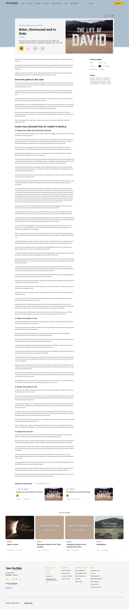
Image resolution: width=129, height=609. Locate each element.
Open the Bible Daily (80, 576)
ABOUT (93, 567)
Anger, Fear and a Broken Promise (29, 492)
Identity (106, 79)
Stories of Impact (94, 581)
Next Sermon (70, 489)
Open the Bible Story (80, 570)
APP (47, 583)
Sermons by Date (66, 578)
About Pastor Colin (95, 570)
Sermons (45, 3)
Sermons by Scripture (67, 576)
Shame (103, 82)
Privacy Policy (28, 603)
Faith (92, 79)
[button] (90, 3)
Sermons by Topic (66, 573)
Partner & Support (74, 3)
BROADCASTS (50, 567)
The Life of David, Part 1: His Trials (31, 25)
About (23, 3)
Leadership (94, 82)
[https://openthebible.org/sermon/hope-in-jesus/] (20, 527)
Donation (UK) (49, 576)
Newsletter (77, 578)
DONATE (48, 573)
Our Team (93, 573)
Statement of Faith (95, 576)
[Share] (105, 15)
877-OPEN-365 (12, 583)
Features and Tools (56, 3)
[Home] (11, 3)
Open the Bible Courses (81, 573)
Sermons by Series (66, 570)
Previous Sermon (23, 489)
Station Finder (78, 581)
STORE (48, 570)
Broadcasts (37, 3)
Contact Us (8, 588)
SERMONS (65, 567)
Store (66, 3)
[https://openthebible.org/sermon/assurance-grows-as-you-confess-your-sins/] (79, 527)
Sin (109, 82)
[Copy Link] (112, 15)
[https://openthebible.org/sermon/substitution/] (109, 527)
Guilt (99, 79)
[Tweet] (108, 15)
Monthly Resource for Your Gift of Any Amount (51, 579)
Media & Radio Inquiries (96, 578)
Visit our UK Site (94, 584)
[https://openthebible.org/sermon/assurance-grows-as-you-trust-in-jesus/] (49, 527)
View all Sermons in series (42, 483)
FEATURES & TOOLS (81, 567)
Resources (29, 3)
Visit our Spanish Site (96, 587)
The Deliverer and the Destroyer (78, 492)
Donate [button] (118, 3)
